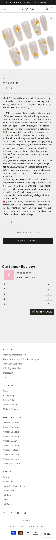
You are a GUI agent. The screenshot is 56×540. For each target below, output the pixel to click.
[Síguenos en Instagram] (11, 512)
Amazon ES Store (11, 459)
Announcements (10, 404)
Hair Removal (9, 504)
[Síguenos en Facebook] (4, 512)
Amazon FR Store (11, 454)
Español (26, 521)
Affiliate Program (11, 409)
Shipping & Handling (12, 368)
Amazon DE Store (11, 432)
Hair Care (7, 500)
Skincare (7, 477)
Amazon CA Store (11, 427)
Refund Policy (9, 400)
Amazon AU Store (11, 445)
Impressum (8, 373)
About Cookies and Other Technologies (21, 359)
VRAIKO (7, 79)
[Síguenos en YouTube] (18, 512)
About (6, 391)
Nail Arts (7, 495)
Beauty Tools (9, 481)
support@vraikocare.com (15, 355)
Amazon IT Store (10, 450)
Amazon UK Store (11, 436)
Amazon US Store (11, 422)
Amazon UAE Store (11, 441)
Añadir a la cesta (28, 232)
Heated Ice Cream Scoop (14, 486)
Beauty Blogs (9, 395)
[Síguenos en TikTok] (25, 512)
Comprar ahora (28, 241)
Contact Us (8, 377)
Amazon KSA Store (11, 463)
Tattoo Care (8, 490)
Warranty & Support (12, 364)
